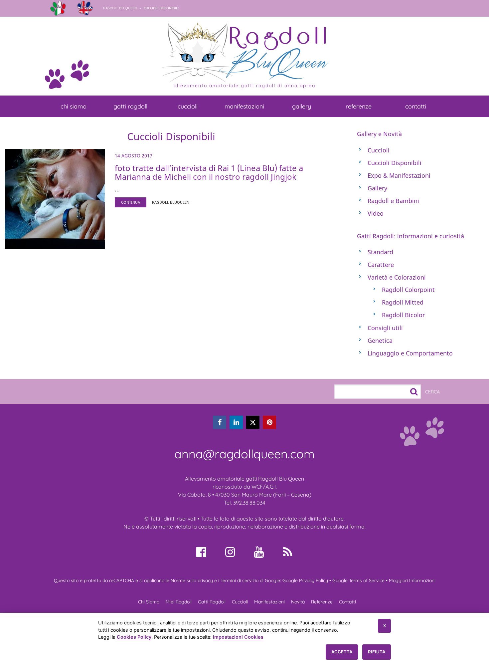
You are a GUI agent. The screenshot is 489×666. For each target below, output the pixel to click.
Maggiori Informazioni (412, 580)
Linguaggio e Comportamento (410, 353)
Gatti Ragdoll (130, 106)
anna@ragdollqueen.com (244, 453)
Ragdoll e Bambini (393, 201)
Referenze (359, 106)
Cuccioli (188, 106)
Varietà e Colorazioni (397, 277)
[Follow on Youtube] (259, 552)
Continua (130, 202)
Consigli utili (385, 328)
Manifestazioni (244, 106)
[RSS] (287, 552)
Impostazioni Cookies (238, 637)
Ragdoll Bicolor (403, 315)
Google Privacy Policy (305, 580)
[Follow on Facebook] (201, 552)
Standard (380, 252)
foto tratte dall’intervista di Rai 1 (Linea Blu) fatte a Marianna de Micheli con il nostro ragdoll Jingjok (209, 172)
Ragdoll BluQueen (120, 8)
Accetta (341, 651)
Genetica (380, 340)
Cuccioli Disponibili (394, 163)
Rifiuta (376, 651)
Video (376, 213)
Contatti (415, 106)
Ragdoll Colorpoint (408, 290)
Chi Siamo (73, 106)
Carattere (381, 265)
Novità (298, 602)
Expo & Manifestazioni (399, 175)
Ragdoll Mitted (402, 302)
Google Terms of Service (358, 580)
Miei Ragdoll (179, 602)
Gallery (301, 106)
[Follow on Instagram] (230, 552)
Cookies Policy (134, 637)
